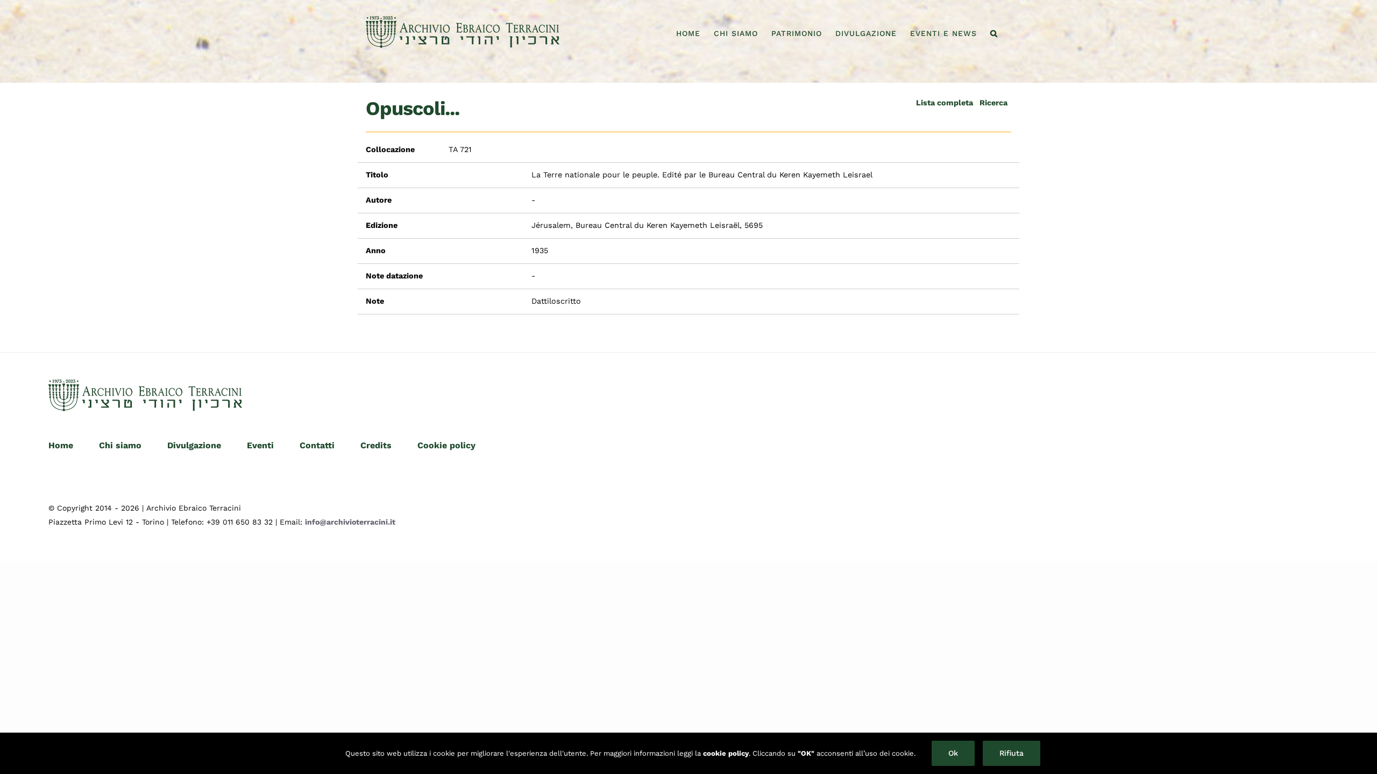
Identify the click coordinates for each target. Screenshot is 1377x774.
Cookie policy (446, 445)
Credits (376, 445)
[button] (994, 33)
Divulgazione (194, 445)
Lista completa (944, 102)
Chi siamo (120, 445)
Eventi (260, 445)
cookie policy (726, 753)
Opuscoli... (412, 108)
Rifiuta (1011, 753)
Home (60, 445)
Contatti (317, 445)
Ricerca (993, 102)
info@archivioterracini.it (350, 522)
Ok (953, 753)
